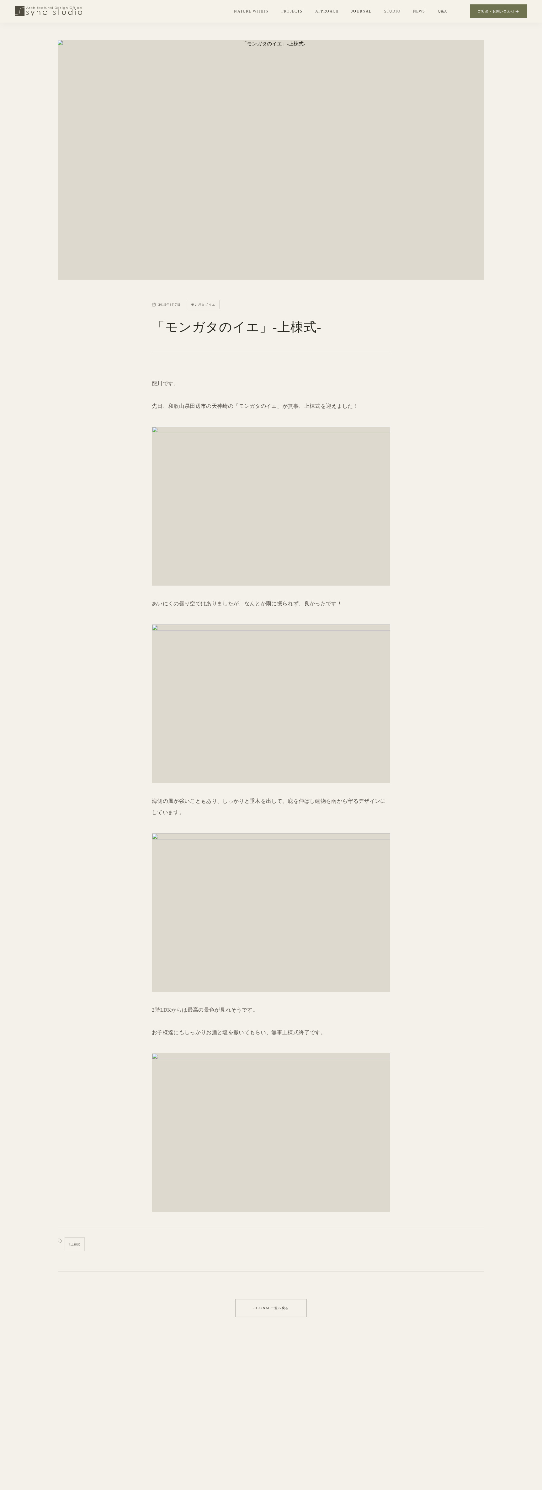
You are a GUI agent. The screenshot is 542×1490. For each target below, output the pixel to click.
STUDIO (392, 11)
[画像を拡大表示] (271, 506)
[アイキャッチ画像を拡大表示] (271, 160)
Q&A (443, 11)
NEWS (419, 11)
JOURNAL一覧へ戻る (271, 1308)
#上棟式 (75, 1244)
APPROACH (327, 11)
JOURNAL (361, 11)
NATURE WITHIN (251, 11)
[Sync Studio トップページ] (48, 11)
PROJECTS (292, 11)
